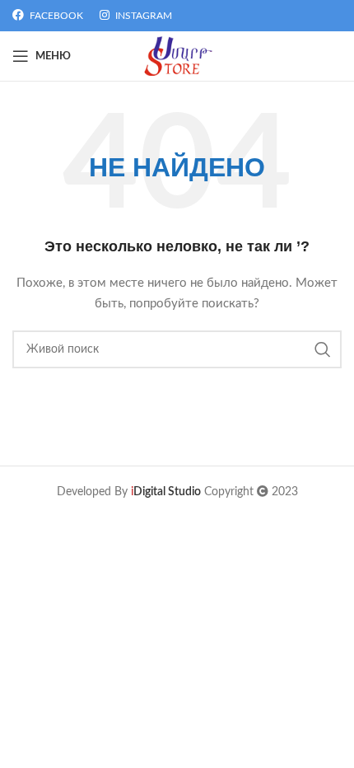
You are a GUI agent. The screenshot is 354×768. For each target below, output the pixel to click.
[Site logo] (177, 56)
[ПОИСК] (323, 349)
